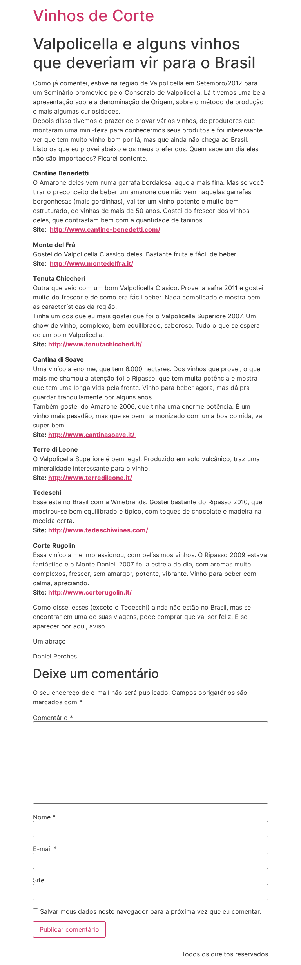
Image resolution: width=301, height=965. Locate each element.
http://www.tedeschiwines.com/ (98, 530)
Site (38, 880)
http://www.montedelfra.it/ (91, 263)
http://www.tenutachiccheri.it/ (95, 344)
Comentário (53, 717)
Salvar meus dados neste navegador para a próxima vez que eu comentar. (150, 911)
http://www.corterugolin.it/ (90, 592)
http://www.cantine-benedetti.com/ (105, 229)
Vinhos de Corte (93, 15)
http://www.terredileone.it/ (90, 478)
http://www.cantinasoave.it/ (92, 434)
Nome (44, 817)
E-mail (45, 849)
